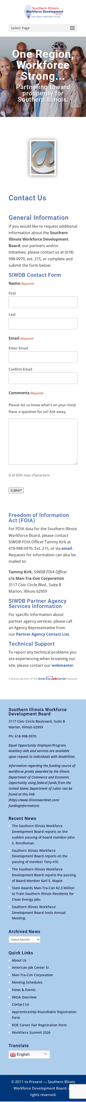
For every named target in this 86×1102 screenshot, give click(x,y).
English (23, 1054)
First (12, 293)
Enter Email (18, 348)
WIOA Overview (24, 997)
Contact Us (20, 1004)
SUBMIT (16, 490)
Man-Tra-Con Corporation (32, 975)
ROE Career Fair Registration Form (39, 1025)
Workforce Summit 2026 (31, 1032)
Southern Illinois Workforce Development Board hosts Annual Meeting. (39, 913)
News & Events (24, 989)
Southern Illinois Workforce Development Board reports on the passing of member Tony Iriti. (40, 856)
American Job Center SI (30, 967)
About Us (19, 960)
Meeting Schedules (27, 982)
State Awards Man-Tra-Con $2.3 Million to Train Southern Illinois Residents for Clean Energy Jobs (43, 894)
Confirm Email (20, 369)
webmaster (62, 665)
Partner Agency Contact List (42, 634)
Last (12, 314)
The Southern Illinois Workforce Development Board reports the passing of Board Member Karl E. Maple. (44, 875)
